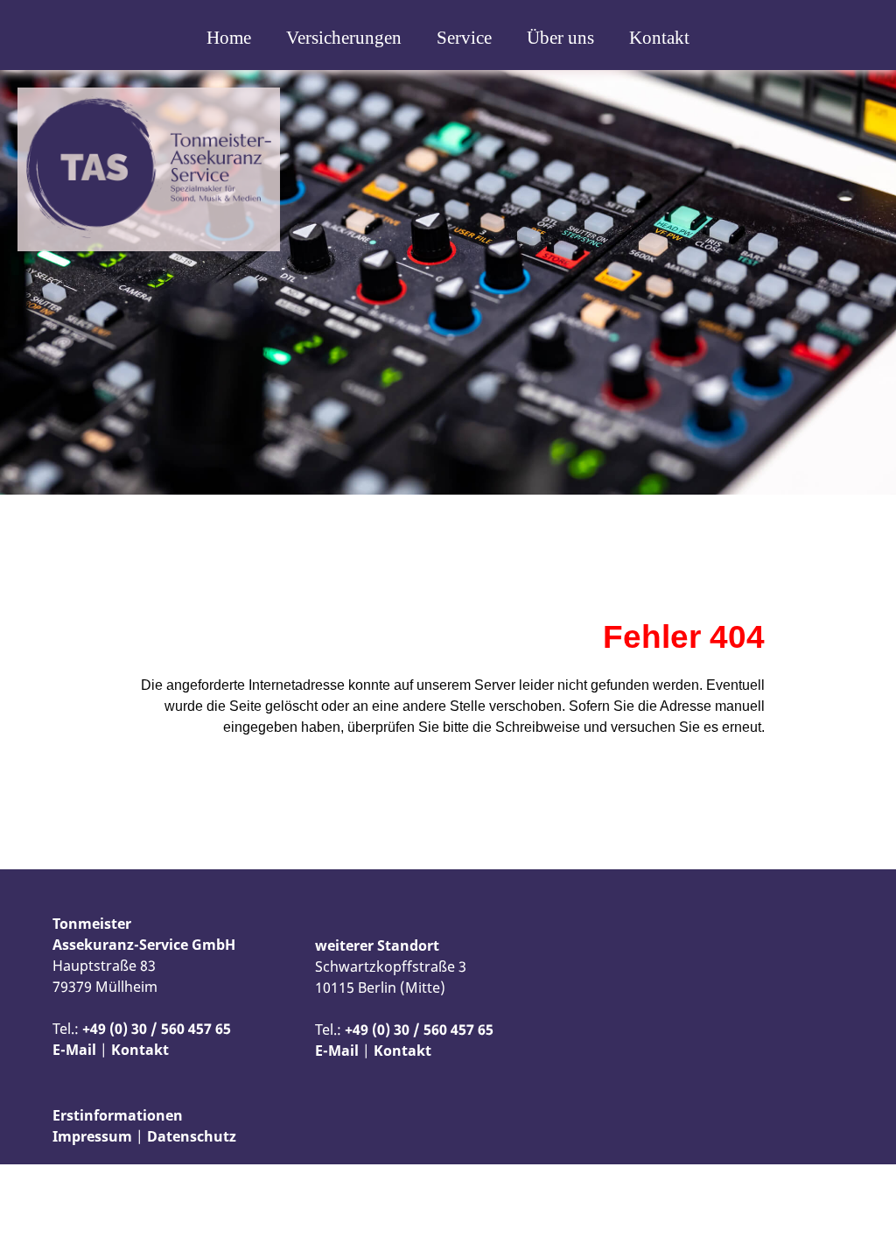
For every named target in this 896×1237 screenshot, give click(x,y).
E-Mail (74, 1049)
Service (464, 37)
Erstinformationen (117, 1115)
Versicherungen (344, 37)
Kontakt (659, 37)
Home (228, 37)
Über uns (560, 37)
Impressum (92, 1136)
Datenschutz (191, 1136)
